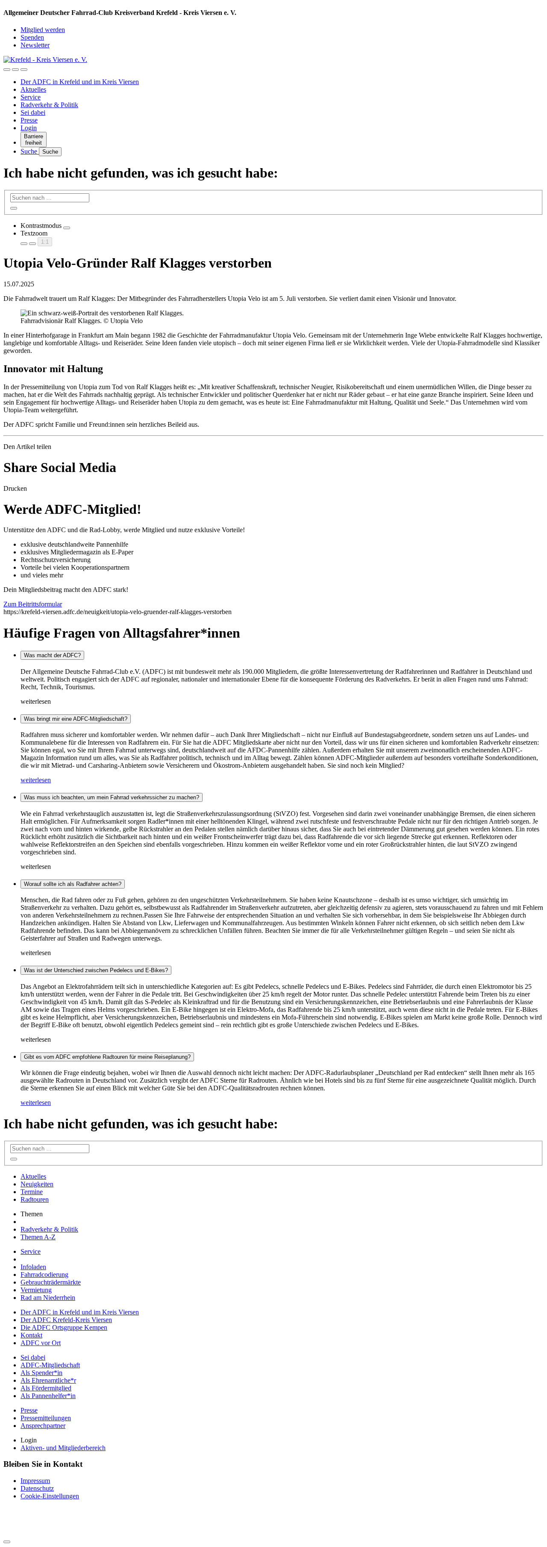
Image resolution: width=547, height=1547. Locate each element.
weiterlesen (36, 780)
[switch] (66, 228)
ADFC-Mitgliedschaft (50, 1365)
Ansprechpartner (43, 1425)
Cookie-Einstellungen (50, 1496)
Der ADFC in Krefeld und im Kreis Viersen (80, 81)
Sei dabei (33, 112)
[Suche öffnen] (15, 69)
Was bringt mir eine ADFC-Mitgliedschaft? (75, 719)
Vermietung (36, 1290)
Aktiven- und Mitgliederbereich (63, 1447)
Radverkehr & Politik (49, 104)
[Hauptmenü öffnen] (24, 69)
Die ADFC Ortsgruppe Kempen (64, 1327)
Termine (32, 1191)
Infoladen (33, 1266)
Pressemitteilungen (46, 1418)
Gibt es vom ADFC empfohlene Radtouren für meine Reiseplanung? (107, 1057)
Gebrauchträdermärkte (51, 1282)
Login (29, 127)
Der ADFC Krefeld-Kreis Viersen (66, 1319)
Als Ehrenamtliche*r (48, 1380)
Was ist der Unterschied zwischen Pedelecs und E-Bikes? (96, 970)
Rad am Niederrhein (48, 1297)
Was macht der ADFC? (52, 655)
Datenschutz (37, 1488)
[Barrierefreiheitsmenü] (6, 69)
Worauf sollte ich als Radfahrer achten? (72, 884)
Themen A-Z (38, 1237)
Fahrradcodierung (44, 1274)
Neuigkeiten (37, 1184)
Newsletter (35, 45)
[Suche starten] (13, 208)
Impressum (35, 1480)
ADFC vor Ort (41, 1342)
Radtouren (35, 1199)
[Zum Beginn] (6, 1542)
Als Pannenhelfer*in (48, 1395)
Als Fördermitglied (46, 1388)
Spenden (32, 37)
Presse (29, 120)
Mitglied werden (43, 29)
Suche (30, 151)
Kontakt (31, 1335)
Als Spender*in (41, 1372)
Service (31, 97)
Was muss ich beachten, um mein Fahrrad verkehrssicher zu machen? (111, 797)
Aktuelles (33, 89)
